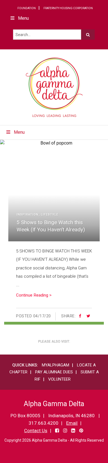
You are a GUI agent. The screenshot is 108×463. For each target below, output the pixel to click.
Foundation (26, 8)
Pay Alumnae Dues (54, 372)
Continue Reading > (34, 295)
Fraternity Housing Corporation (68, 8)
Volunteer (59, 379)
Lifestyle (49, 214)
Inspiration (27, 214)
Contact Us (35, 430)
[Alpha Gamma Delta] (54, 87)
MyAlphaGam (55, 365)
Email (72, 423)
